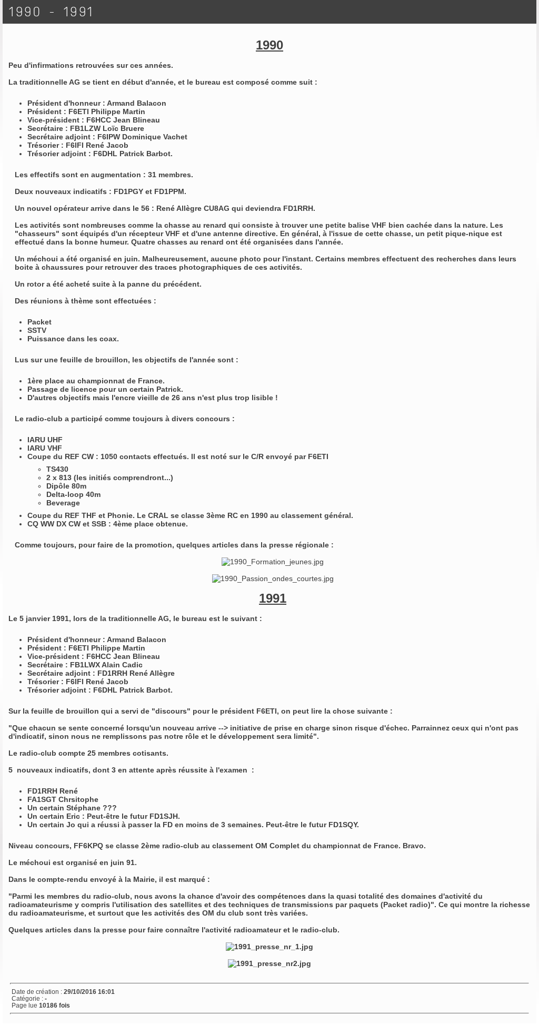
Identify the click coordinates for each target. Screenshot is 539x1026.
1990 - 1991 (51, 12)
